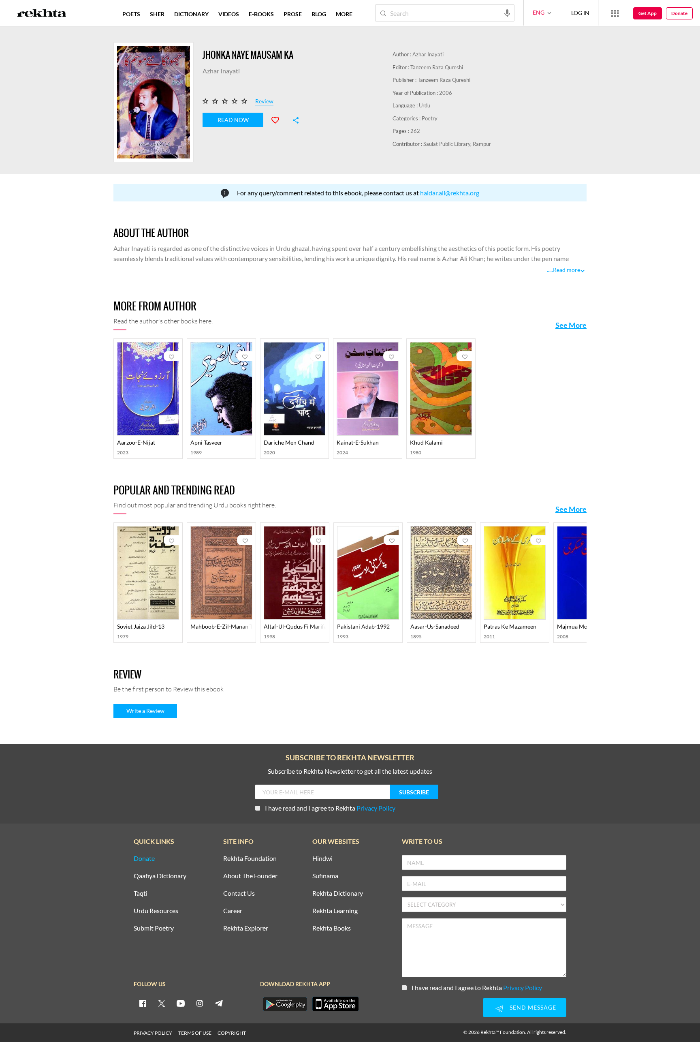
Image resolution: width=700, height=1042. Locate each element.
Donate (679, 13)
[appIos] (335, 1004)
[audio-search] (507, 12)
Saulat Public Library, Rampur (457, 144)
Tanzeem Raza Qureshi (436, 67)
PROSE (293, 14)
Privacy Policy (375, 808)
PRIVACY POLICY (153, 1033)
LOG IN (580, 12)
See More (571, 325)
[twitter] (161, 1003)
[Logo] (42, 14)
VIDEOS (228, 14)
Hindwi (322, 858)
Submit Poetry (154, 928)
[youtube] (180, 1003)
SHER (157, 14)
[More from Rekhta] (615, 13)
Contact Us (239, 893)
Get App (647, 13)
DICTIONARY (191, 14)
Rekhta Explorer (245, 928)
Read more (566, 269)
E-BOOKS (261, 14)
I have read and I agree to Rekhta (330, 808)
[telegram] (218, 1003)
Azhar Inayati (428, 54)
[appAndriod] (285, 1004)
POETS (131, 14)
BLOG (319, 14)
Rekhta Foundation (250, 858)
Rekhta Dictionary (337, 893)
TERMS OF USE (194, 1033)
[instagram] (199, 1003)
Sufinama (325, 876)
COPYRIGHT (232, 1033)
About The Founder (250, 876)
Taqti (140, 893)
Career (232, 910)
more (344, 14)
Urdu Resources (156, 910)
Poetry (430, 118)
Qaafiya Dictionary (160, 876)
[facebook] (142, 1003)
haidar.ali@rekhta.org (449, 193)
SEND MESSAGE (533, 1007)
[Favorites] (278, 119)
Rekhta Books (331, 928)
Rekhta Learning (335, 910)
